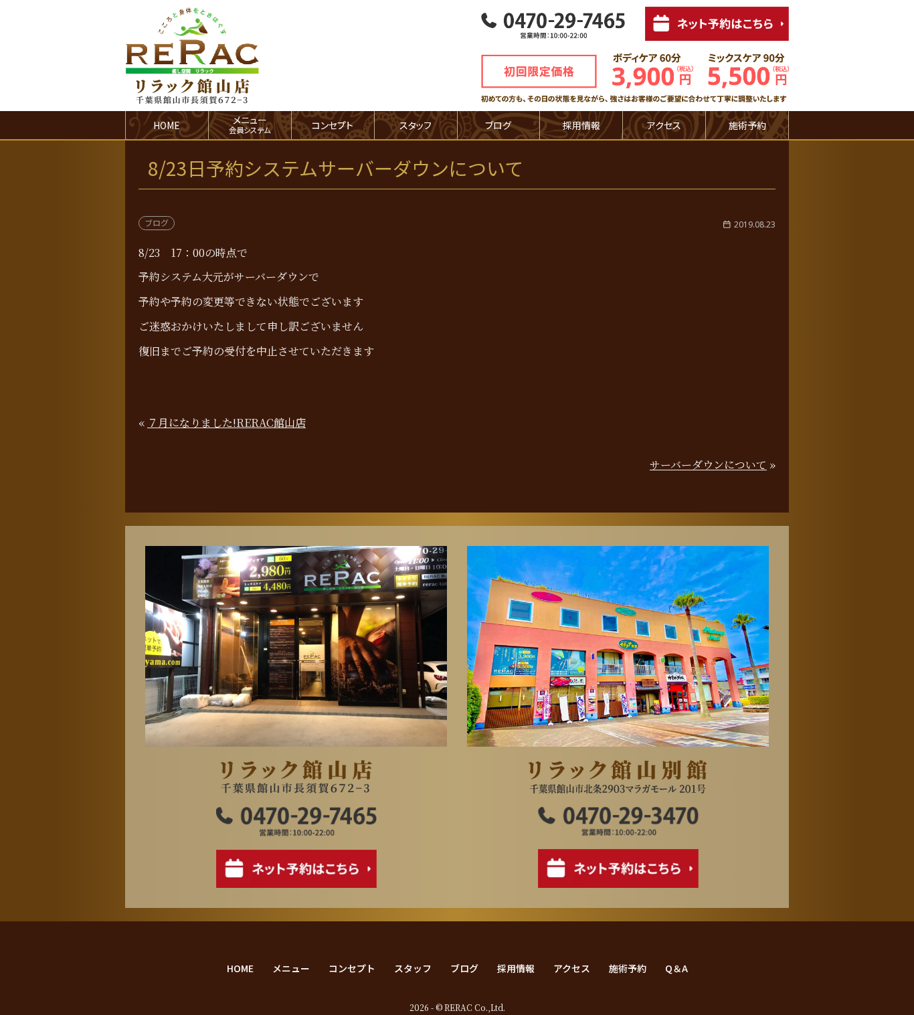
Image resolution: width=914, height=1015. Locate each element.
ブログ (498, 125)
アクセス (664, 125)
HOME (166, 125)
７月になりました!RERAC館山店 (226, 422)
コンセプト (332, 125)
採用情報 (581, 125)
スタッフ (415, 125)
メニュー (291, 968)
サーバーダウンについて (708, 464)
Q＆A (676, 968)
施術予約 (747, 125)
